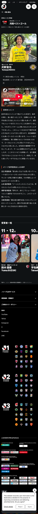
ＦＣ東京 (6, 77)
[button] (28, 6)
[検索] (34, 6)
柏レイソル (15, 77)
